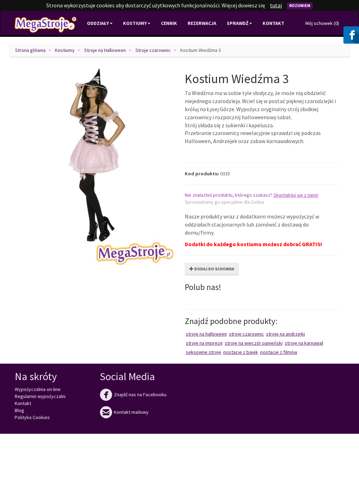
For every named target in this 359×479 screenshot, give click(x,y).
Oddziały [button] (98, 23)
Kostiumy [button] (135, 23)
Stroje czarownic (153, 50)
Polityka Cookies (32, 417)
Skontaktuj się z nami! (295, 195)
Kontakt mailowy (124, 412)
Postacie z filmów (278, 352)
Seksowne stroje (203, 352)
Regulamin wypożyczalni (40, 396)
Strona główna (30, 50)
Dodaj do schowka (214, 268)
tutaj (276, 5)
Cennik (169, 23)
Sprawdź (238, 23)
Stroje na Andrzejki (285, 334)
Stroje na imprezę (204, 343)
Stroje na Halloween (105, 50)
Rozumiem (299, 5)
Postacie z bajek (240, 352)
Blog (19, 410)
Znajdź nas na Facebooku (133, 394)
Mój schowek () (322, 23)
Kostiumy (65, 50)
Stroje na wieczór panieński (254, 343)
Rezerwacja (202, 23)
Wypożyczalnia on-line (38, 389)
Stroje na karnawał (304, 343)
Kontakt (273, 23)
